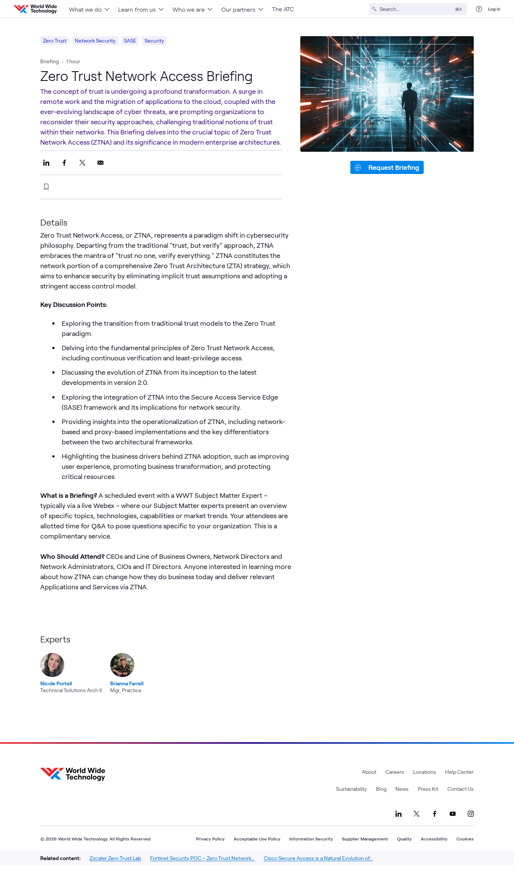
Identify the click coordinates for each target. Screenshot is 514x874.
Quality (404, 838)
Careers (394, 772)
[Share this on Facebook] (64, 163)
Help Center (459, 772)
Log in (494, 8)
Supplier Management (365, 838)
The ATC (283, 8)
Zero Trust (55, 40)
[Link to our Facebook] (435, 814)
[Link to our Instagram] (471, 814)
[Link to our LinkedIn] (398, 814)
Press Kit (428, 789)
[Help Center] (479, 9)
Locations (424, 772)
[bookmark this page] (46, 187)
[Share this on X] (82, 163)
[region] (183, 664)
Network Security (95, 40)
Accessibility (434, 838)
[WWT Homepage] (35, 9)
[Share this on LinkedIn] (46, 163)
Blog (381, 789)
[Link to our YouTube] (453, 814)
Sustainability (351, 789)
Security (154, 40)
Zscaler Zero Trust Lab (115, 858)
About (369, 772)
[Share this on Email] (100, 163)
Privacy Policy (210, 838)
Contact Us (460, 789)
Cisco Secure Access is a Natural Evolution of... (318, 858)
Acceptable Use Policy (257, 838)
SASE (130, 40)
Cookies (465, 838)
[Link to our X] (417, 814)
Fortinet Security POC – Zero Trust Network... (202, 858)
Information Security (311, 838)
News (402, 789)
